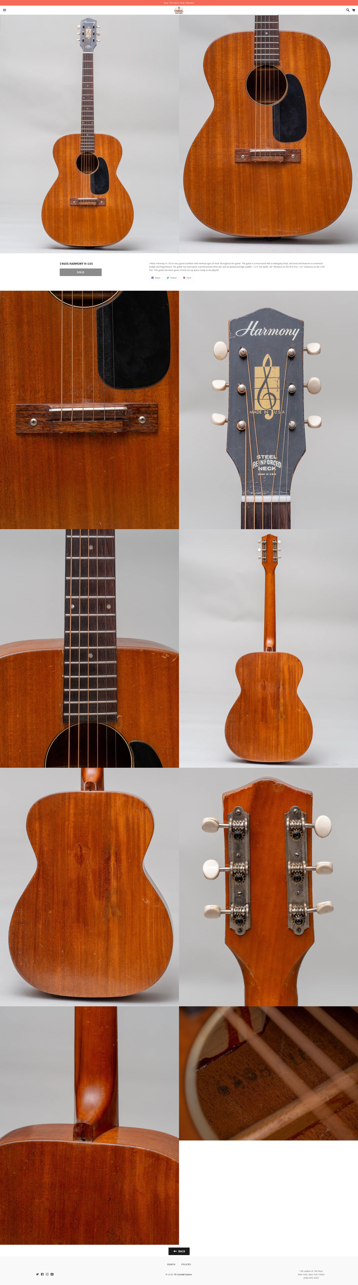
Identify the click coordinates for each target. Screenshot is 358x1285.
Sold (80, 272)
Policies (186, 1264)
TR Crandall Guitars (183, 1274)
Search (171, 1264)
